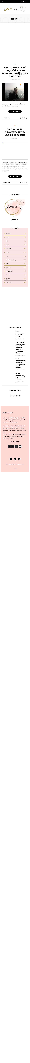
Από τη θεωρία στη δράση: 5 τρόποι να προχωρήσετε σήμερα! (15, 716)
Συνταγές (8, 275)
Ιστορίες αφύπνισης (11, 260)
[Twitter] (22, 118)
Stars (7, 237)
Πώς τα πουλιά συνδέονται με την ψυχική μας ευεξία (15, 132)
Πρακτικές (8, 267)
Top (15, 468)
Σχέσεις (8, 278)
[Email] (26, 118)
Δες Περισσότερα (15, 441)
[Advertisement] (15, 44)
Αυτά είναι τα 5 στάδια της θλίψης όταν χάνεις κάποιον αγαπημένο (15, 870)
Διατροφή (8, 248)
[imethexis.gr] (15, 8)
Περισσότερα (15, 219)
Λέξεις (7, 263)
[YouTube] (19, 459)
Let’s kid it (8, 233)
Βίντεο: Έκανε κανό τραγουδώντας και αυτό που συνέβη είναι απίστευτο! (15, 72)
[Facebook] (20, 118)
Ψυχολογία (8, 282)
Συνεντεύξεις (9, 271)
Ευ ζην (7, 252)
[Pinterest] (24, 118)
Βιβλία (7, 244)
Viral (15, 64)
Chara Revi (7, 118)
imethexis (12, 464)
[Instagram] (15, 459)
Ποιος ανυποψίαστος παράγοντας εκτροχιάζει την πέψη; (15, 593)
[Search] (27, 1)
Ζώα (15, 125)
